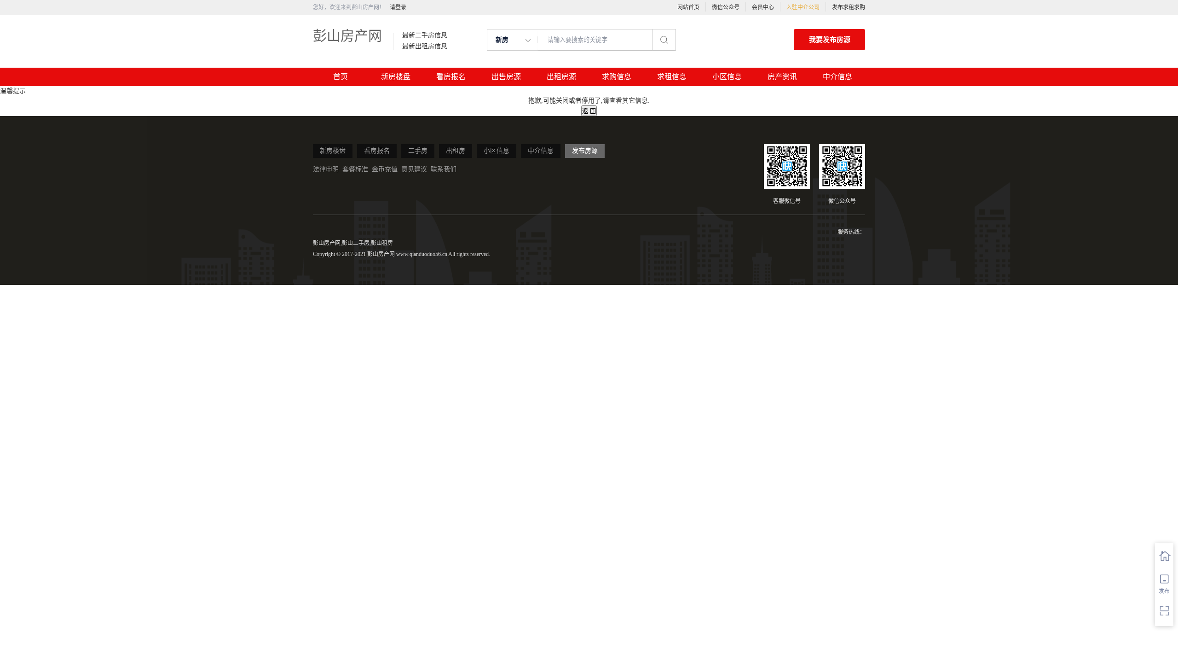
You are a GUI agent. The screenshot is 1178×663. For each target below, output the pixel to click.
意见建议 (414, 169)
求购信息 (616, 77)
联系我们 (443, 169)
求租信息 (672, 77)
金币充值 (385, 169)
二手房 (417, 150)
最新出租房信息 (424, 46)
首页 (340, 77)
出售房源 (506, 77)
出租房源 (561, 77)
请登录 (398, 7)
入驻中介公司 (803, 7)
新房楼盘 (395, 77)
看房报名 (451, 77)
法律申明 (326, 169)
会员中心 (763, 7)
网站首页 (688, 7)
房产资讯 (782, 77)
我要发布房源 (829, 39)
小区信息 (727, 77)
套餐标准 (355, 169)
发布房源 (585, 150)
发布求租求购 (848, 7)
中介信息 (837, 77)
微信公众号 (725, 7)
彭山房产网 (347, 35)
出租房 (455, 150)
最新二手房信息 (424, 35)
